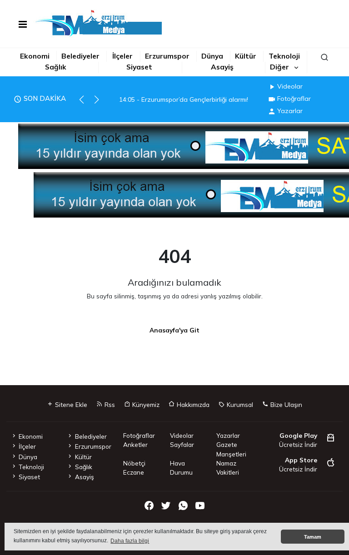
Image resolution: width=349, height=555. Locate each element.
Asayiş (222, 66)
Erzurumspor (167, 55)
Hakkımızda (192, 404)
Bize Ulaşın (285, 404)
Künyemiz (145, 404)
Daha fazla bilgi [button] (129, 541)
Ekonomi (35, 55)
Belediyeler (80, 55)
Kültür (245, 55)
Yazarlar (290, 111)
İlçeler (122, 55)
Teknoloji (284, 55)
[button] (86, 104)
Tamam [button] (312, 537)
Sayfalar (182, 444)
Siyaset (139, 66)
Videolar (290, 86)
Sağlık (55, 66)
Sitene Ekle (70, 404)
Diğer (279, 66)
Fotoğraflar (294, 98)
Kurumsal (239, 404)
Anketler (135, 444)
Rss (109, 404)
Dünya (212, 55)
